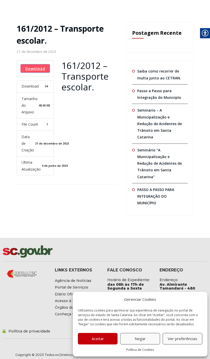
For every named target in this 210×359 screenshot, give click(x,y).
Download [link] (35, 68)
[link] (36, 51)
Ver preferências (182, 338)
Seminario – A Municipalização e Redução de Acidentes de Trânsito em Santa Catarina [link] (159, 123)
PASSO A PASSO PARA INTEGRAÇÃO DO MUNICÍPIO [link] (155, 196)
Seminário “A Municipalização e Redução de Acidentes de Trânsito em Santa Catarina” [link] (159, 163)
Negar (140, 338)
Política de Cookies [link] (140, 350)
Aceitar (98, 338)
